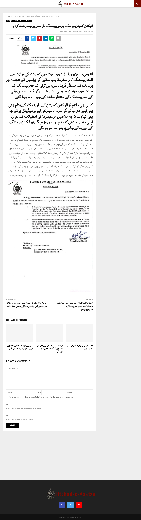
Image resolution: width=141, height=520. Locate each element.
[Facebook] (62, 505)
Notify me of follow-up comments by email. (24, 409)
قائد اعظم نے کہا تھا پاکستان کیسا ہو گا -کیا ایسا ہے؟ (79, 347)
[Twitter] (70, 505)
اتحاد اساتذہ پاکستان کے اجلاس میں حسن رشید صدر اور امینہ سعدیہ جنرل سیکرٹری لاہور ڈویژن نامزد (75, 306)
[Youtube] (79, 505)
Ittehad (64, 32)
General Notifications (17, 21)
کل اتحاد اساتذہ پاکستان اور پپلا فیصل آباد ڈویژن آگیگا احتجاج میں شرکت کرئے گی (50, 348)
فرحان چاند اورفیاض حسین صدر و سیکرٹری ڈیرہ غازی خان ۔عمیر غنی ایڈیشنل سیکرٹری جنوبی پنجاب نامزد (26, 304)
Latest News (28, 21)
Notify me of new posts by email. (20, 420)
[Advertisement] (70, 455)
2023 (8, 21)
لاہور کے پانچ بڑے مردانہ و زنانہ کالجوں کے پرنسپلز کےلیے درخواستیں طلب (20, 347)
